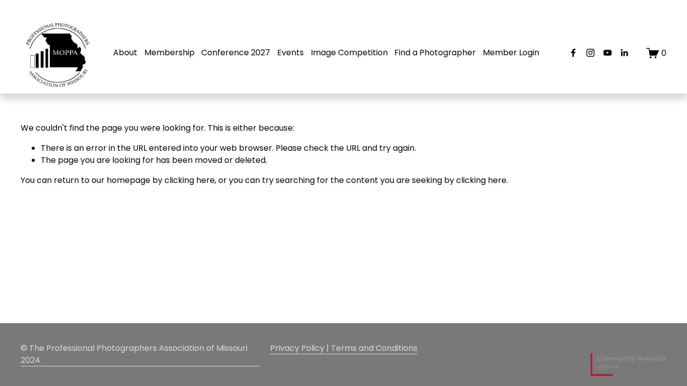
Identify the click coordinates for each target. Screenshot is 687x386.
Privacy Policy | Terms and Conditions (343, 348)
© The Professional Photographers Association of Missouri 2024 (134, 354)
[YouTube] (608, 53)
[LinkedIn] (624, 53)
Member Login (511, 52)
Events (290, 52)
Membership (169, 52)
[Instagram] (590, 53)
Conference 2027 (235, 52)
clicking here (189, 180)
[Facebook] (573, 53)
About (125, 52)
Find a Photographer (435, 52)
